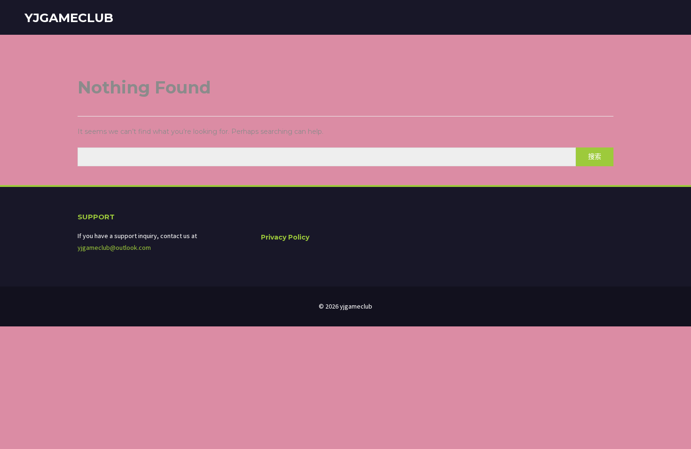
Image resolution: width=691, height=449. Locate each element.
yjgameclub (68, 17)
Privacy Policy (285, 237)
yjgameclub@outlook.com (114, 247)
